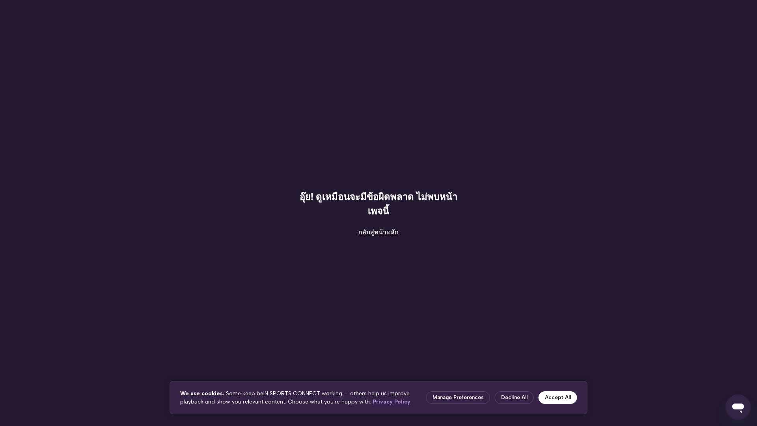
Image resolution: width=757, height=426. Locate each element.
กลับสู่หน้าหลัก (378, 232)
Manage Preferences (458, 397)
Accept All (558, 397)
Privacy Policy (391, 401)
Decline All (514, 397)
